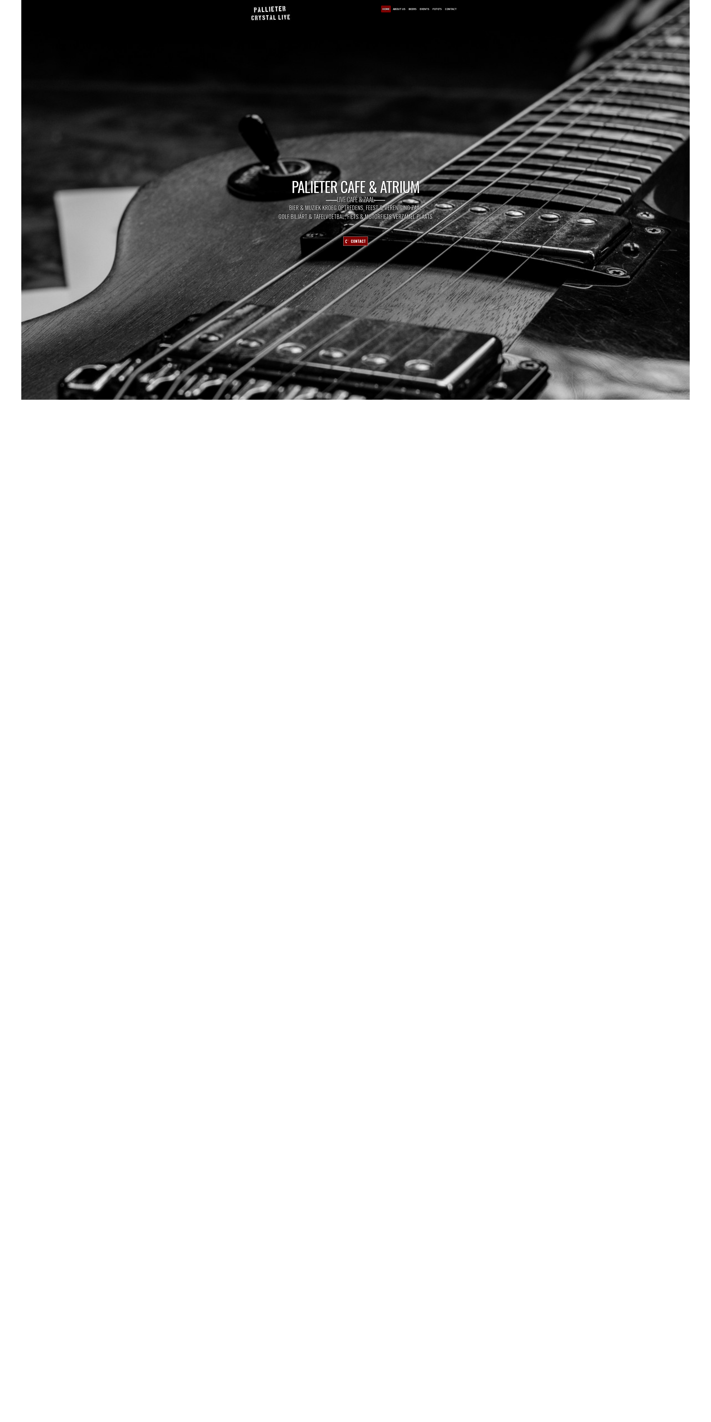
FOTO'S (437, 9)
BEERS (412, 9)
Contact (357, 241)
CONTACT (451, 9)
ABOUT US (399, 9)
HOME (386, 9)
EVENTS (424, 9)
